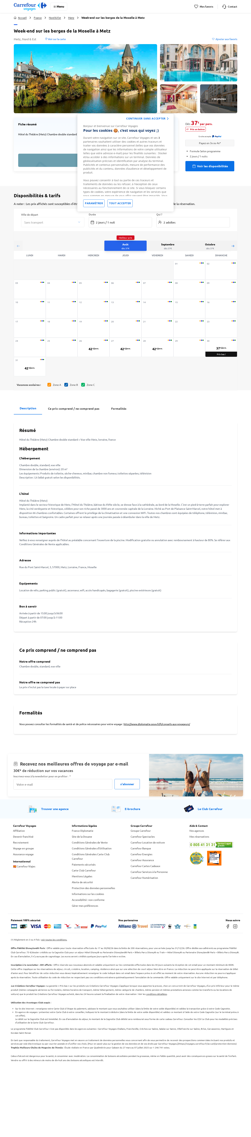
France (38, 17)
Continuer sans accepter (146, 118)
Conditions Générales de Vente (90, 842)
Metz (71, 17)
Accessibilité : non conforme (88, 899)
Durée (92, 214)
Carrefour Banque (141, 848)
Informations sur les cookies (88, 893)
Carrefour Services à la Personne (149, 871)
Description (28, 408)
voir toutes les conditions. (54, 939)
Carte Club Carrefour (84, 870)
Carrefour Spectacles (143, 836)
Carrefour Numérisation (144, 877)
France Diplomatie (82, 830)
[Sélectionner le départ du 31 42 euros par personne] (30, 366)
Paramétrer (94, 203)
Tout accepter (120, 203)
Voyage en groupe (23, 848)
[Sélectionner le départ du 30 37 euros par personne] (221, 347)
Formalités (118, 408)
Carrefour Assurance (142, 860)
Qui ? (159, 214)
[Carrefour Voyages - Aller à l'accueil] (30, 6)
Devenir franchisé (23, 836)
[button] (85, 78)
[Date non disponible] (189, 270)
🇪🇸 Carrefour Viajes (24, 866)
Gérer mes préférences (85, 905)
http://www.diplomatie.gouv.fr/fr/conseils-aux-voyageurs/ (157, 724)
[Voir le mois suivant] (232, 246)
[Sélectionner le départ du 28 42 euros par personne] (157, 347)
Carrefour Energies (141, 854)
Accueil (22, 17)
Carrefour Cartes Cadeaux (145, 866)
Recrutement (21, 842)
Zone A (57, 384)
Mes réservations (199, 836)
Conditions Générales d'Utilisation (92, 848)
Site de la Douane (82, 836)
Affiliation (19, 830)
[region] (125, 163)
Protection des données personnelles (93, 888)
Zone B (74, 384)
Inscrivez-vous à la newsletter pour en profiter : (42, 776)
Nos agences (196, 830)
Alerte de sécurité (82, 882)
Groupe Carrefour (141, 830)
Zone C (91, 384)
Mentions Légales (82, 876)
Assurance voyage (23, 854)
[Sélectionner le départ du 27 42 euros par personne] (125, 347)
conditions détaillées (156, 994)
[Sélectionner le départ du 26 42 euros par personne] (93, 347)
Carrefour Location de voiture (148, 842)
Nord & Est (55, 17)
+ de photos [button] (219, 98)
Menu (60, 6)
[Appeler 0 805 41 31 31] (213, 845)
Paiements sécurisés (84, 864)
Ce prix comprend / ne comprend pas (73, 408)
